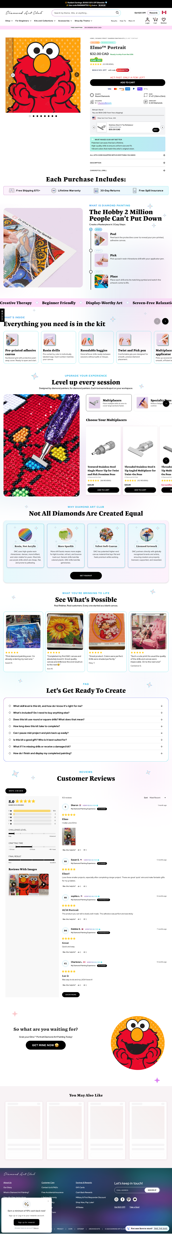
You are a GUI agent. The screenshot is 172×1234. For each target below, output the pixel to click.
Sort (146, 797)
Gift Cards (80, 1187)
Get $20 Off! (140, 13)
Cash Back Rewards (84, 1192)
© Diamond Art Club (94, 477)
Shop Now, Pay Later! (85, 1202)
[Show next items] (165, 321)
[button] (76, 74)
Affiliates (79, 1207)
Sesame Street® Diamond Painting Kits (110, 38)
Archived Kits (94, 1229)
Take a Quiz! (134, 1207)
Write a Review (17, 791)
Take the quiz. (161, 1228)
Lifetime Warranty (49, 1197)
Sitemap (80, 1229)
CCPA (70, 1229)
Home (92, 38)
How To (123, 21)
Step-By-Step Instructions (14, 1197)
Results (114, 21)
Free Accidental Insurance (52, 1192)
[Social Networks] (116, 1199)
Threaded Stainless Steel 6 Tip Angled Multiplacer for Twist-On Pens (140, 470)
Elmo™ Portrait (132, 38)
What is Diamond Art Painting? (16, 1192)
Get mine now (43, 1045)
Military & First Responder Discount (91, 1197)
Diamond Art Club (117, 1229)
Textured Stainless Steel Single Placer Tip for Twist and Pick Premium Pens (103, 470)
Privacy (60, 1229)
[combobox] (86, 13)
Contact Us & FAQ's (50, 1187)
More (131, 21)
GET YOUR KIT (86, 576)
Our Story (7, 1187)
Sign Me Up (152, 1190)
